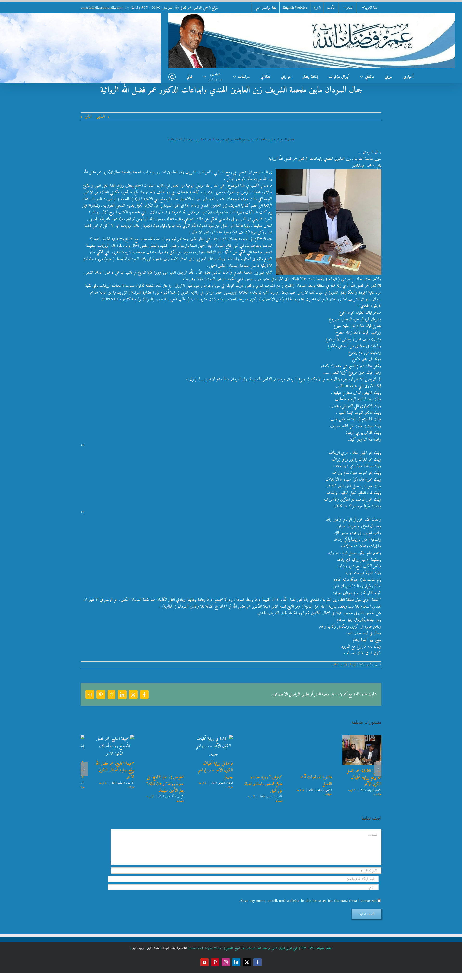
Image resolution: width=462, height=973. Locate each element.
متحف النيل (153, 941)
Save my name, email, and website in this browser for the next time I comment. (308, 894)
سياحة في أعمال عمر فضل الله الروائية (104, 776)
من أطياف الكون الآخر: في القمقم (206, 759)
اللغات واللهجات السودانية (174, 941)
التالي (88, 116)
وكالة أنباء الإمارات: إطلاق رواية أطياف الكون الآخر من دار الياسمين (361, 770)
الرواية (353, 664)
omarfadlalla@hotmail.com (101, 7)
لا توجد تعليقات (339, 664)
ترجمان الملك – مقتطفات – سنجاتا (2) (154, 781)
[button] (172, 75)
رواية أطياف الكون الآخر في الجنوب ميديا (309, 759)
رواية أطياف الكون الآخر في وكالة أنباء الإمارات (257, 759)
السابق (100, 116)
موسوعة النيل (138, 941)
